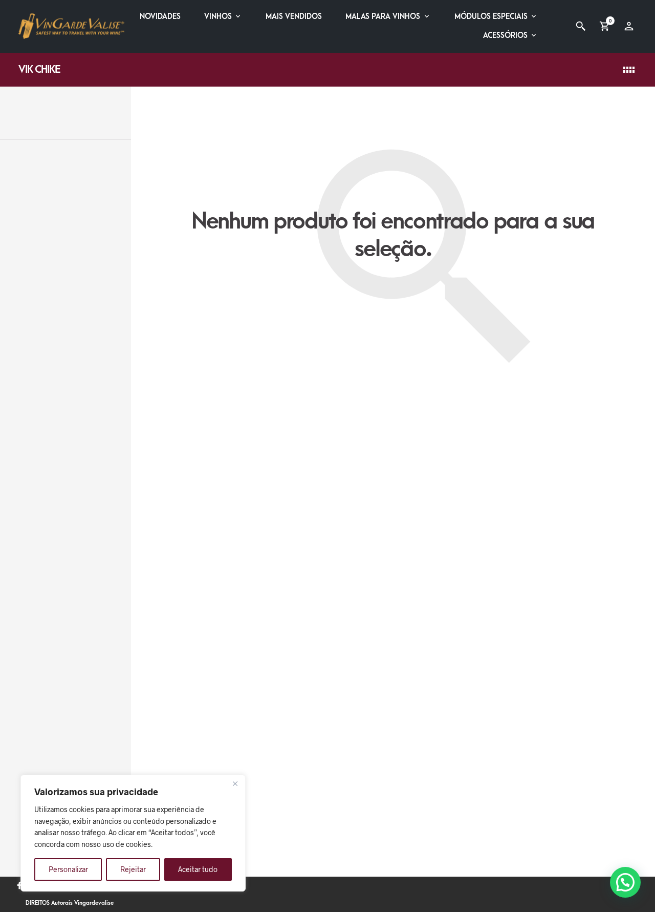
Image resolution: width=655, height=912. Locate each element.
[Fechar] (235, 783)
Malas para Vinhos (382, 16)
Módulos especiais (491, 16)
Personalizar (68, 869)
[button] (625, 882)
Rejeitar (133, 869)
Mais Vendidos (294, 16)
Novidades (160, 16)
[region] (133, 833)
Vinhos (218, 16)
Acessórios (505, 35)
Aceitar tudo (197, 869)
